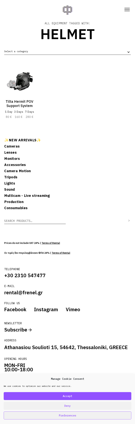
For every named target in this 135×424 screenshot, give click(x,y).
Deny (67, 405)
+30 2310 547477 (25, 275)
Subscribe (16, 329)
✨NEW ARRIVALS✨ (22, 140)
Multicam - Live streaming (27, 195)
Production (14, 202)
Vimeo (73, 309)
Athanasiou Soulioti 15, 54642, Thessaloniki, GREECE (66, 347)
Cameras (12, 146)
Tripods (11, 177)
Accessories (15, 165)
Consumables (16, 208)
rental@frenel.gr (23, 292)
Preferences (67, 415)
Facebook (15, 309)
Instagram (46, 309)
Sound (9, 189)
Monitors (12, 158)
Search (126, 220)
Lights (9, 183)
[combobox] (67, 51)
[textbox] (16, 51)
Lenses (10, 152)
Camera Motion (17, 171)
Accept (67, 396)
